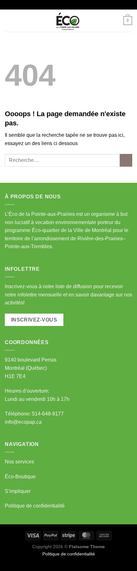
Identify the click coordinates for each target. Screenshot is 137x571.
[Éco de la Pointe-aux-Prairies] (68, 21)
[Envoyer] (126, 160)
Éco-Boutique (20, 476)
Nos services (19, 461)
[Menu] (8, 20)
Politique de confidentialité (35, 505)
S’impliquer (18, 491)
